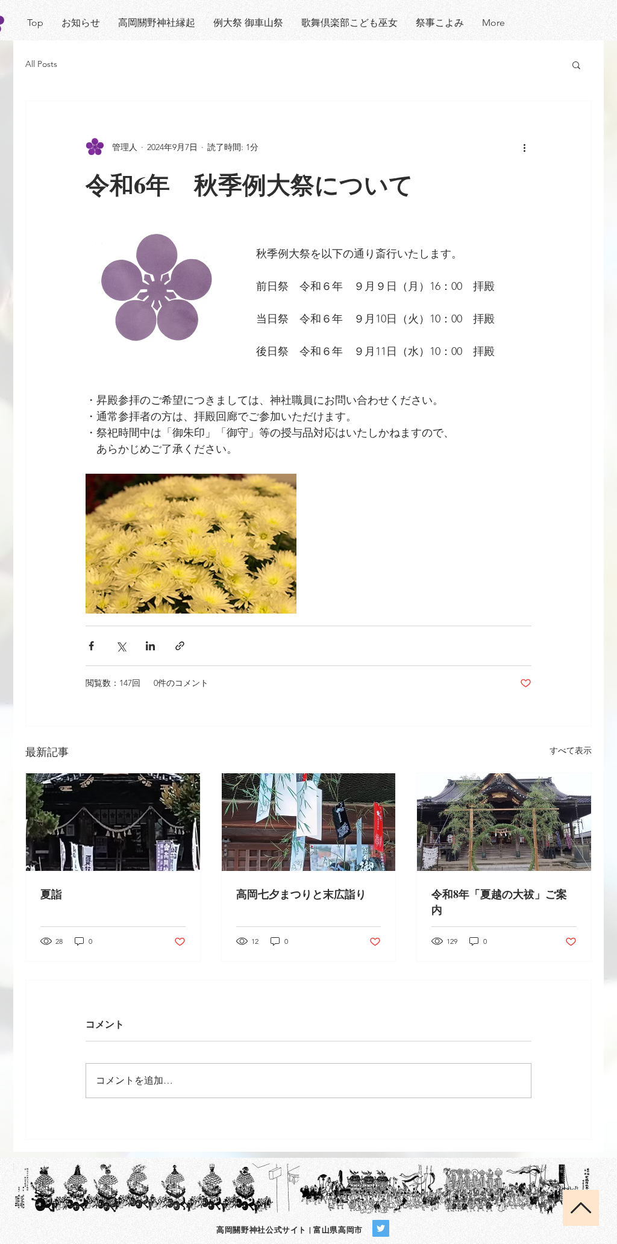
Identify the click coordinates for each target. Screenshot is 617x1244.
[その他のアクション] (524, 147)
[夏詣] (113, 822)
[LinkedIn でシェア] (150, 646)
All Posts (41, 63)
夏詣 (51, 894)
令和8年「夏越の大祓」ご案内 (499, 901)
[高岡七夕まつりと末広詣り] (309, 822)
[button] (576, 64)
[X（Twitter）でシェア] (121, 646)
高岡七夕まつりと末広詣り (301, 894)
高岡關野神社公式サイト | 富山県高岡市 (289, 1229)
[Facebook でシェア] (91, 646)
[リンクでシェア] (180, 646)
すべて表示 (571, 750)
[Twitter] (380, 1228)
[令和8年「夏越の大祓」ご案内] (504, 822)
